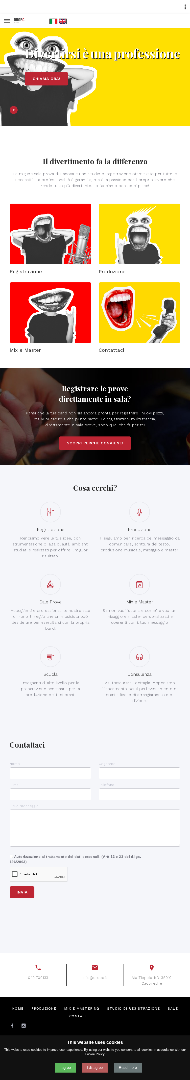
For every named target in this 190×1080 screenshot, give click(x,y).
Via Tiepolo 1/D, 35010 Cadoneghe (152, 980)
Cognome (107, 764)
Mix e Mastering (81, 1008)
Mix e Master (25, 350)
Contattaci (111, 350)
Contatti (79, 1016)
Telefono (107, 785)
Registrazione (26, 271)
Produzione (112, 271)
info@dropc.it (95, 977)
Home (17, 1008)
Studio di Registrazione (133, 1008)
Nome (15, 764)
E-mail (15, 785)
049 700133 (38, 977)
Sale (173, 1008)
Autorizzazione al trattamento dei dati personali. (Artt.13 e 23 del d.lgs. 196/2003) (75, 859)
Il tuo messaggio (24, 806)
